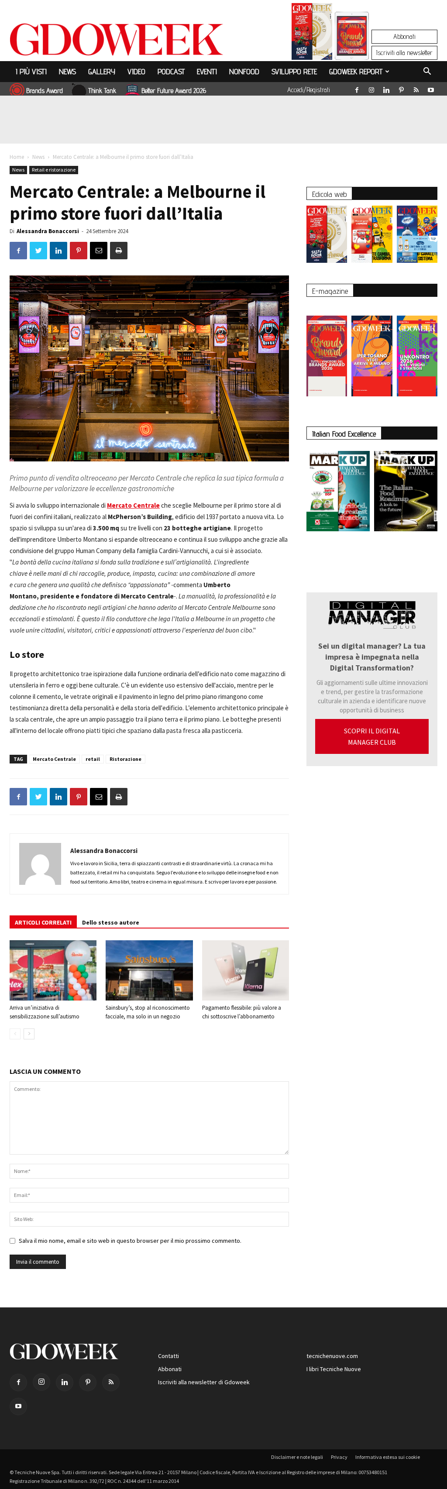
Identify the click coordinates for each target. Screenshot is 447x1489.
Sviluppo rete (294, 71)
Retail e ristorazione (54, 169)
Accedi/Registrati (308, 90)
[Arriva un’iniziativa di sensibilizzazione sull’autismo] (53, 970)
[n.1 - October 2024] (405, 493)
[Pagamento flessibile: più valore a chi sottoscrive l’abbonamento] (245, 970)
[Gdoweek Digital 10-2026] (371, 352)
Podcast (171, 71)
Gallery (101, 71)
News (67, 71)
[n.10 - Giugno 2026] (417, 236)
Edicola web (329, 194)
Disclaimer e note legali (297, 1457)
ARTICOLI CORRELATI (43, 922)
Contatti (168, 1356)
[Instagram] (371, 88)
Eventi (207, 71)
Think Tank (102, 90)
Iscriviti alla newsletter (404, 52)
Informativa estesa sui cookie (387, 1457)
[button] (426, 72)
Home (17, 157)
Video (136, 71)
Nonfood (244, 71)
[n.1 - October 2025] (338, 493)
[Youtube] (430, 88)
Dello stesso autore (110, 922)
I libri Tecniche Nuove (333, 1369)
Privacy (339, 1457)
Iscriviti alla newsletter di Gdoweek (204, 1382)
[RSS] (416, 88)
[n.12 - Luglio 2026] (312, 33)
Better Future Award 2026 (173, 90)
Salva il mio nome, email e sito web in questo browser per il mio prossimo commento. (130, 1241)
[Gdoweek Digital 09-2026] (417, 352)
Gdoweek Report (355, 71)
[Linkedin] (386, 88)
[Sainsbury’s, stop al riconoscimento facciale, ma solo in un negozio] (149, 970)
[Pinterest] (401, 88)
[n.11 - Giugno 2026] (371, 236)
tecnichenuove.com (332, 1356)
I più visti (31, 71)
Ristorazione (125, 759)
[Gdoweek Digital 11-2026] (351, 48)
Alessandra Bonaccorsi (48, 231)
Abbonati (404, 36)
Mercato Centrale (54, 759)
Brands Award (44, 90)
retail (93, 759)
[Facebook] (356, 88)
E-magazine (330, 291)
